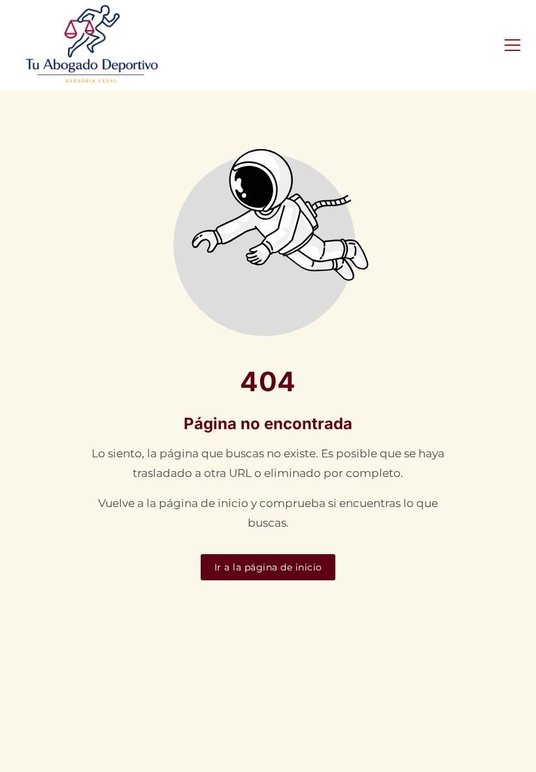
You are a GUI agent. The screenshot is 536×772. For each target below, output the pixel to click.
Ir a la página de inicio (268, 567)
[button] (512, 45)
